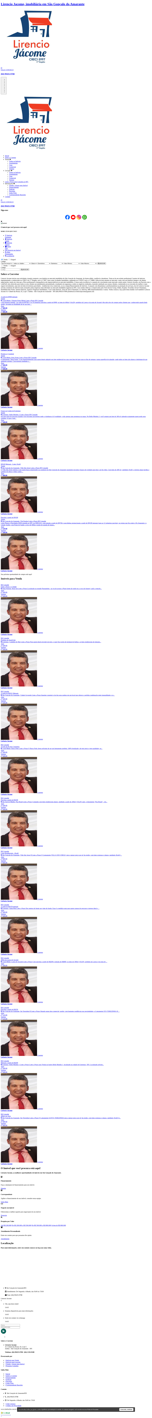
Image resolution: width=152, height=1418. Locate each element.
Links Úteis (13, 193)
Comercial (12, 167)
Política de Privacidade (13, 1406)
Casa (10, 165)
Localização (10, 256)
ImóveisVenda (8, 240)
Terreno (11, 169)
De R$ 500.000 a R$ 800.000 (41, 1225)
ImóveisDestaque (8, 236)
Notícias (11, 189)
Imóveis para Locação (13, 1362)
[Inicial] (31, 152)
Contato (7, 197)
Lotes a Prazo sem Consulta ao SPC (16, 182)
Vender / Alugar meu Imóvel (18, 185)
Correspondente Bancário (17, 195)
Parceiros (12, 191)
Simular (3, 1188)
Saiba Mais (4, 1202)
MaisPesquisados (9, 253)
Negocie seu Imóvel (14, 250)
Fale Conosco (10, 1404)
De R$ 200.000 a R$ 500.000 (21, 1225)
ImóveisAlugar (8, 244)
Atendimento (5, 1239)
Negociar (4, 1215)
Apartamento (13, 163)
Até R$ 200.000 (6, 1225)
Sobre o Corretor (10, 157)
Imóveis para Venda (12, 1360)
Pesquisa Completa (12, 1366)
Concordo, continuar (126, 1409)
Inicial (7, 156)
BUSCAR (102, 263)
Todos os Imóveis (15, 161)
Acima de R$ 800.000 (58, 1225)
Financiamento (14, 187)
